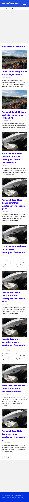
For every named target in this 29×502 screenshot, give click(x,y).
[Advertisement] (14, 26)
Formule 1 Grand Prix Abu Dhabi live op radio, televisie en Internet (14, 388)
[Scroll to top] (26, 499)
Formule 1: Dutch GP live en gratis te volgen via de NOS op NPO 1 (14, 115)
